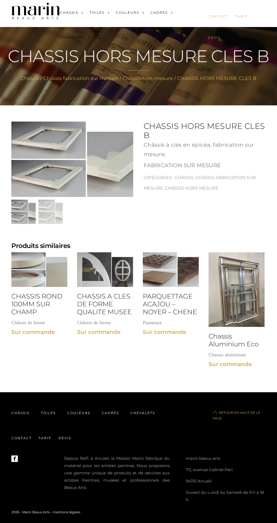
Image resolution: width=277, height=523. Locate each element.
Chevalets (72, 37)
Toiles (97, 13)
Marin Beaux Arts (36, 512)
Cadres (159, 13)
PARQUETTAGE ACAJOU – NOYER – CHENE (170, 304)
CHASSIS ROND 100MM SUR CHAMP (36, 304)
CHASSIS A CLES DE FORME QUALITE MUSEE (104, 304)
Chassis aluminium (227, 354)
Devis (214, 38)
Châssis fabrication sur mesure (80, 78)
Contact (218, 16)
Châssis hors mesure (148, 78)
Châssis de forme (28, 322)
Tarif (241, 16)
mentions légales (66, 512)
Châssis (69, 13)
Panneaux (152, 322)
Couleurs (127, 13)
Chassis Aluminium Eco (234, 340)
